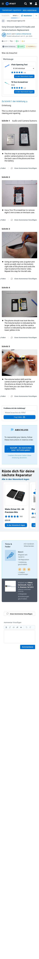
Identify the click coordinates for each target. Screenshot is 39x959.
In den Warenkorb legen (24, 76)
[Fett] (6, 627)
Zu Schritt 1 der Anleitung (14, 101)
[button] (25, 4)
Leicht (22, 46)
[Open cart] (31, 4)
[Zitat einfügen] (21, 627)
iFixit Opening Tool (19, 64)
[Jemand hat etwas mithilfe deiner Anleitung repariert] (24, 569)
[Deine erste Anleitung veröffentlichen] (19, 569)
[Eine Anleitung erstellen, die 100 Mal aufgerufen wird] (29, 569)
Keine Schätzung (10, 46)
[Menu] (3, 4)
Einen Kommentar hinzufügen (19, 407)
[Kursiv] (10, 627)
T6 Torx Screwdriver (19, 82)
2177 (5, 41)
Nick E (9, 34)
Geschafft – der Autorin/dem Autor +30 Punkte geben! (20, 449)
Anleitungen (17, 15)
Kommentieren (27, 647)
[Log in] (36, 4)
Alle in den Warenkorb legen (15, 479)
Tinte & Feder (8, 545)
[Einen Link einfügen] (17, 627)
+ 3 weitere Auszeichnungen (23, 573)
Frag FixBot (18, 417)
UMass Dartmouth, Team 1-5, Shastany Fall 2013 (25, 585)
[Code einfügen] (13, 627)
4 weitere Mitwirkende (23, 34)
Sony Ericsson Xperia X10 (16, 21)
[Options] (3, 21)
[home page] (11, 3)
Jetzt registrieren (30, 10)
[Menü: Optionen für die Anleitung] (36, 15)
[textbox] (19, 636)
